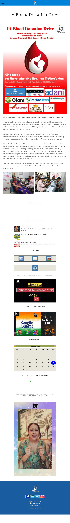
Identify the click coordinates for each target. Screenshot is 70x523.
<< (15, 346)
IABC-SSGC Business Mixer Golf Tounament (33, 234)
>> (55, 346)
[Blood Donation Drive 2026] (17, 244)
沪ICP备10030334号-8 (35, 508)
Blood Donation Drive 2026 (28, 242)
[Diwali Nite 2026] (17, 229)
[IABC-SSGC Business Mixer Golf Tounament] (17, 237)
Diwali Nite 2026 (25, 227)
